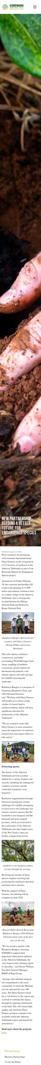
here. (4, 1032)
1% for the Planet (13, 1061)
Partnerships (12, 1051)
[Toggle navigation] (35, 7)
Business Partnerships (15, 1056)
